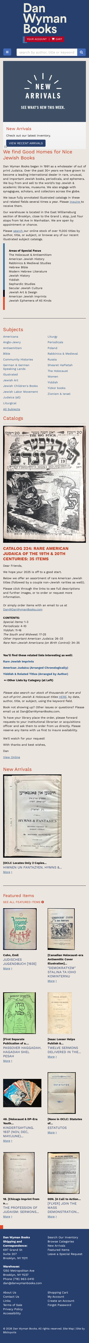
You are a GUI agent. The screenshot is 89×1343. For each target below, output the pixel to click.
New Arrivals (56, 1245)
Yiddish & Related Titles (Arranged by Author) (35, 674)
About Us (9, 1292)
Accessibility (12, 1313)
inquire (75, 201)
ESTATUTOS (57, 1128)
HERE (62, 696)
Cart (58, 39)
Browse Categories (61, 1241)
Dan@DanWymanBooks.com (22, 609)
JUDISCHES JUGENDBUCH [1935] (19, 962)
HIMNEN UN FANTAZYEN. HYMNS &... (32, 867)
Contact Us (11, 1296)
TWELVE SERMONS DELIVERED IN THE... (64, 1050)
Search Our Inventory (63, 1237)
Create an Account (61, 1300)
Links (7, 1300)
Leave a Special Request (65, 1254)
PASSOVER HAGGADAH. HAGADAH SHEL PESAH (22, 1052)
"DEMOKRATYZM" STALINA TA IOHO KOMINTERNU (62, 972)
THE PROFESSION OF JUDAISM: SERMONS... (21, 1210)
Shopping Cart (58, 1292)
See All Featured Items (22, 902)
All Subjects (11, 409)
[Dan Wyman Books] (44, 18)
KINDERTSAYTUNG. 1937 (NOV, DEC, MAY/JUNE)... (18, 1132)
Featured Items (58, 1249)
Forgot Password (59, 1305)
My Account (56, 1296)
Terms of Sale (12, 1305)
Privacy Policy (13, 1309)
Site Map (68, 1328)
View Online (11, 757)
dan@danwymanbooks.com (22, 1283)
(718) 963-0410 (23, 1279)
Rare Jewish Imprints (18, 661)
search (18, 230)
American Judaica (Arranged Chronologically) (35, 667)
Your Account (37, 39)
